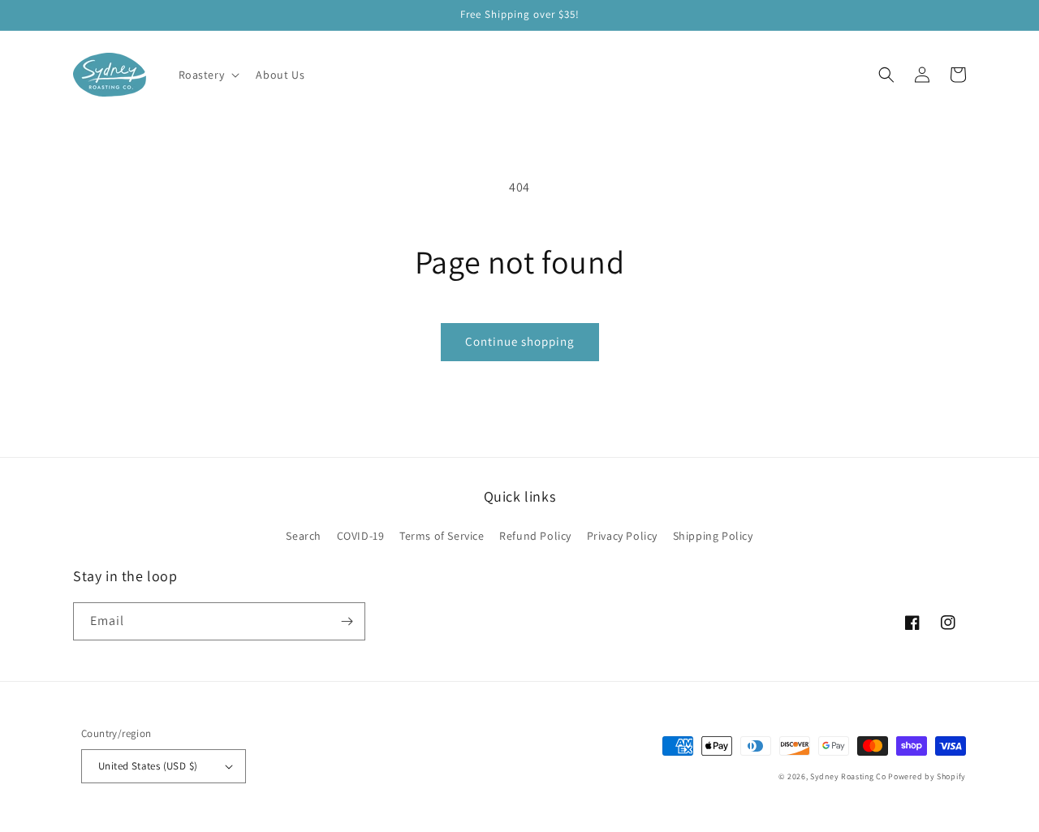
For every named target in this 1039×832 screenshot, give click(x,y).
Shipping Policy (713, 535)
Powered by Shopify (927, 776)
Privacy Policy (622, 535)
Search (303, 535)
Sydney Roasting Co (848, 776)
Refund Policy (535, 535)
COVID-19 (361, 535)
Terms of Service (442, 535)
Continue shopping (520, 341)
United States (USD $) (147, 766)
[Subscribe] (346, 621)
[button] (208, 75)
